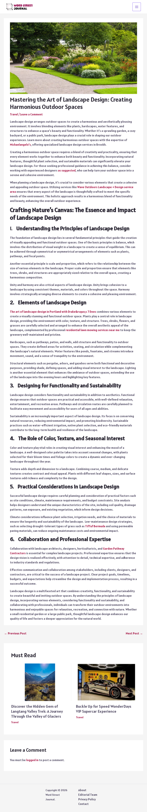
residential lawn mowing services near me (93, 330)
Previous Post (15, 633)
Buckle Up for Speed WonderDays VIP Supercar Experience (103, 709)
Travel (14, 114)
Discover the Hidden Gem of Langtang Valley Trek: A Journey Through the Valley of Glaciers (37, 711)
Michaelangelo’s (20, 144)
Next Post (134, 633)
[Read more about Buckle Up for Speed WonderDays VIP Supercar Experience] (106, 682)
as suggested (67, 170)
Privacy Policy (87, 799)
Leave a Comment (31, 114)
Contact (83, 804)
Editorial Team (87, 794)
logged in (32, 760)
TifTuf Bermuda (95, 526)
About (82, 790)
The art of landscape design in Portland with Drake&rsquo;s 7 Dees (53, 311)
